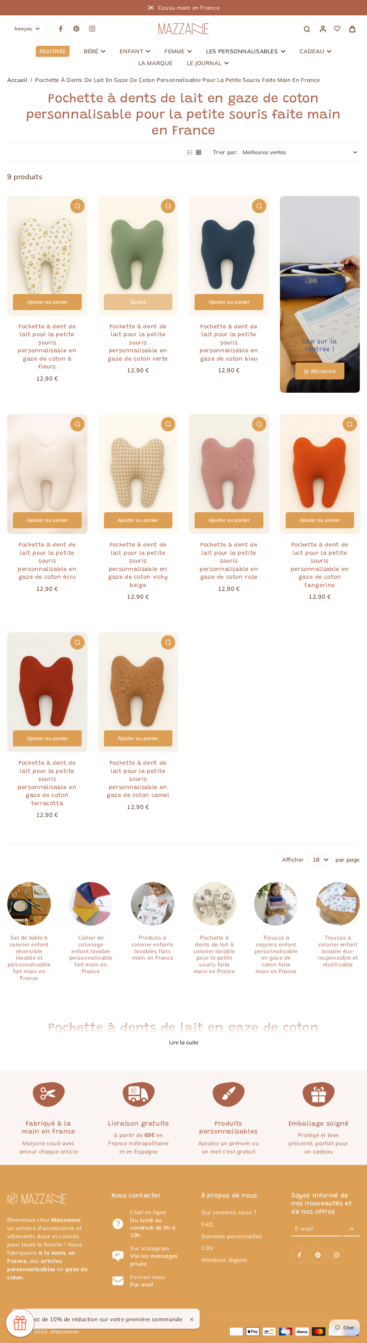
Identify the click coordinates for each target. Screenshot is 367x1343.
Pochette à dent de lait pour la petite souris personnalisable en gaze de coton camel (138, 779)
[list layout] (190, 152)
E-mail (304, 1229)
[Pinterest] (76, 28)
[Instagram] (92, 28)
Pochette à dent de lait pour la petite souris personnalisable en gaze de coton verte (138, 343)
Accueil (17, 80)
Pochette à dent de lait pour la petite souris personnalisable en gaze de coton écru (47, 561)
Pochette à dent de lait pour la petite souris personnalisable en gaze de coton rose (229, 561)
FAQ (207, 1224)
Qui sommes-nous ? (228, 1212)
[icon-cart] (352, 28)
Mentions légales (224, 1259)
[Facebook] (60, 28)
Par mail (141, 1284)
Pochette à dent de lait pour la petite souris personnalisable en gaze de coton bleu (229, 343)
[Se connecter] (322, 28)
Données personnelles (231, 1236)
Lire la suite (183, 1042)
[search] (307, 28)
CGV (207, 1248)
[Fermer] (192, 1319)
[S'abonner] (351, 1229)
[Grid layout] (198, 152)
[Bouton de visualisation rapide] (77, 206)
